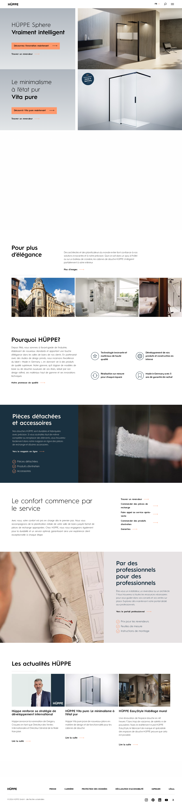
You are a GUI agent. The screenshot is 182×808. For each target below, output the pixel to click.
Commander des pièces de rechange (134, 506)
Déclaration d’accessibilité (129, 789)
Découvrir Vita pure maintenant (30, 110)
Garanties (125, 529)
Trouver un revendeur (22, 54)
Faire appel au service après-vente (136, 514)
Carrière (69, 789)
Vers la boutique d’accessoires (133, 185)
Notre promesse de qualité (24, 383)
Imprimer (156, 789)
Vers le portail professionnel (130, 612)
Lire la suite (18, 741)
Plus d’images (70, 270)
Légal (172, 789)
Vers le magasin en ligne (25, 452)
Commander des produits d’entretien (133, 523)
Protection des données (94, 789)
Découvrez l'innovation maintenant (31, 46)
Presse (52, 789)
